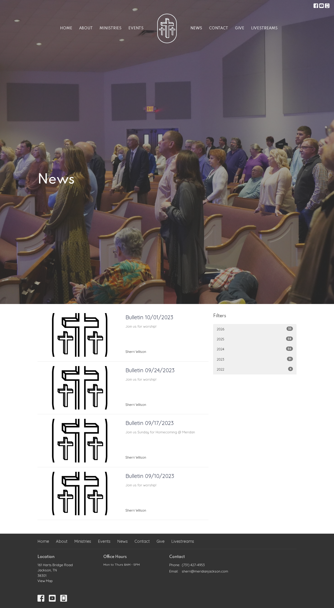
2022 (254, 369)
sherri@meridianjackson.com (205, 571)
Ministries (111, 28)
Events (136, 28)
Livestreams (264, 28)
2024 (254, 349)
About (86, 28)
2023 (254, 359)
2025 (254, 339)
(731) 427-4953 (193, 565)
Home (66, 28)
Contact (218, 28)
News (196, 28)
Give (239, 28)
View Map (45, 581)
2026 (254, 329)
